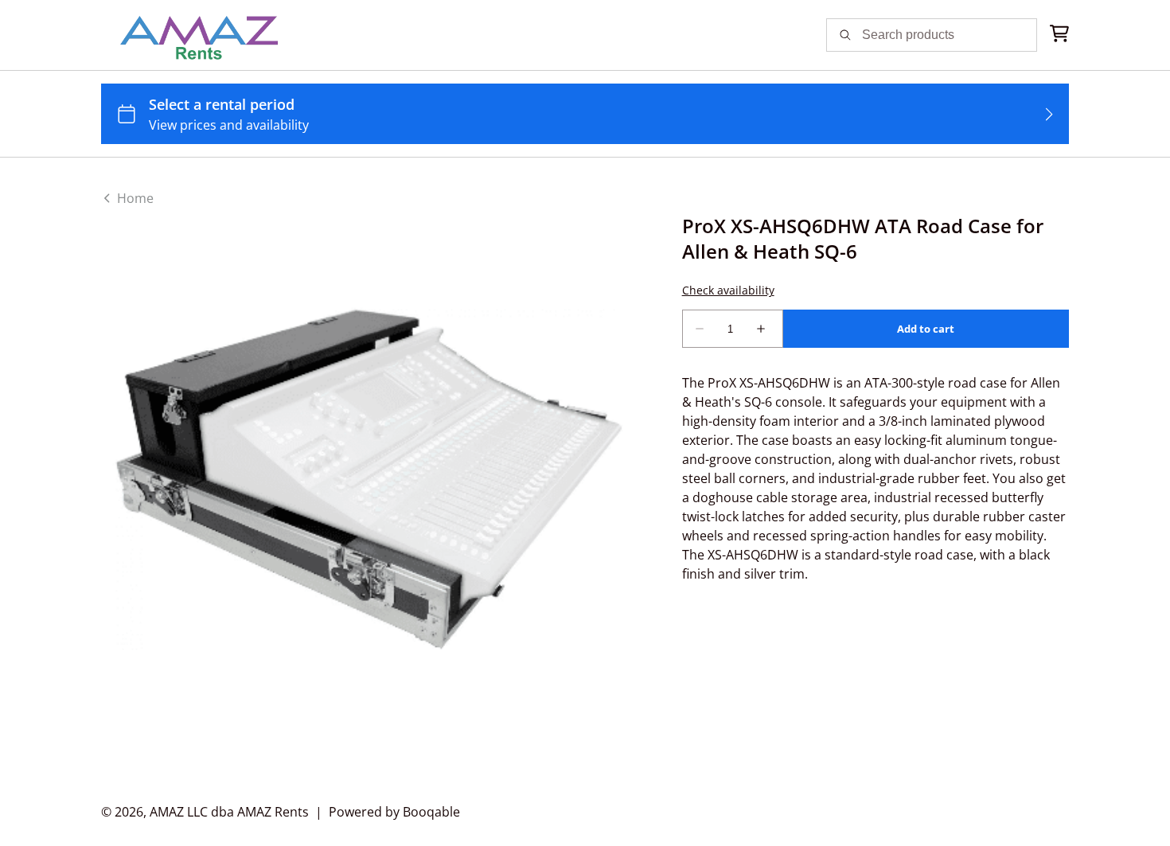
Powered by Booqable (394, 812)
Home (134, 198)
